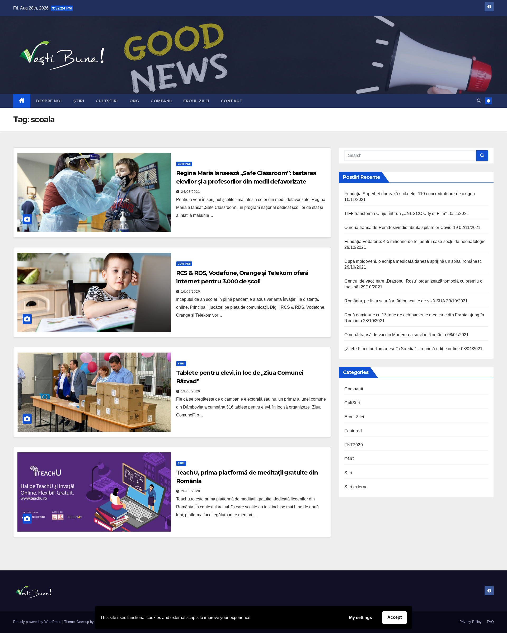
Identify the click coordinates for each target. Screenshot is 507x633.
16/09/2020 (190, 291)
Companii (161, 101)
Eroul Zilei (196, 101)
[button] (479, 101)
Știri (78, 101)
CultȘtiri (107, 101)
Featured (353, 431)
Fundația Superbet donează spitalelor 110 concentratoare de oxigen (409, 193)
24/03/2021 (190, 192)
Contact (232, 101)
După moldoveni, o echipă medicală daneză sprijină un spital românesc (413, 261)
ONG (134, 101)
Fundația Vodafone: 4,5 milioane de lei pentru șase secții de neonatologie (415, 241)
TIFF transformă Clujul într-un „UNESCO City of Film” (395, 213)
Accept (394, 617)
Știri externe (356, 487)
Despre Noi (49, 101)
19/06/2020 (190, 391)
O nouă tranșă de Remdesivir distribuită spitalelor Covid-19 (401, 227)
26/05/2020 (190, 491)
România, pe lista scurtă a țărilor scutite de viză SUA (394, 301)
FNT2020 (353, 445)
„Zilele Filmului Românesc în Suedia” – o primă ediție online (402, 348)
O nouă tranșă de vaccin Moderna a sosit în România (395, 334)
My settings (360, 617)
